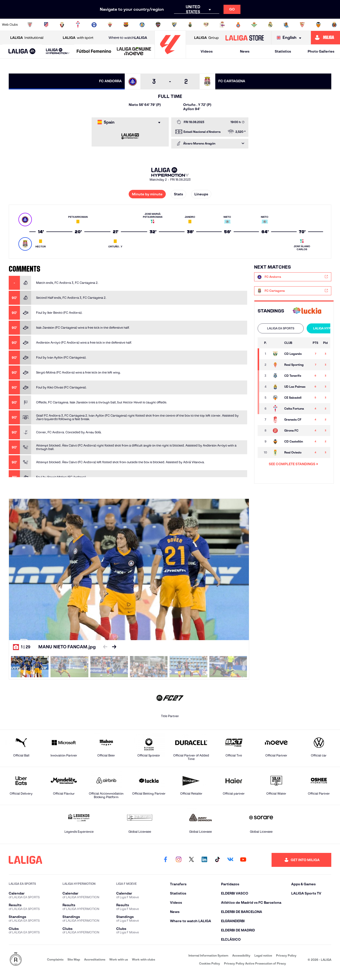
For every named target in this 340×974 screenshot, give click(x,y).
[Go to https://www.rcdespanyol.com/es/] (238, 24)
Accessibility (241, 955)
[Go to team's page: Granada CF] (276, 419)
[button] (22, 51)
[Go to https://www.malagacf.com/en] (174, 24)
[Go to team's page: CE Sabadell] (276, 397)
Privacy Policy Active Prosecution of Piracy (255, 963)
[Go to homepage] (170, 56)
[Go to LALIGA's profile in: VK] (230, 859)
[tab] (281, 328)
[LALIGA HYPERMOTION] (57, 51)
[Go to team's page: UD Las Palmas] (276, 386)
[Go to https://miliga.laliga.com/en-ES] (325, 37)
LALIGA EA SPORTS (280, 328)
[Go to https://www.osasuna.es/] (62, 24)
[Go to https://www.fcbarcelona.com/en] (126, 24)
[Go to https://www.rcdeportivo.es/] (222, 24)
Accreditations (94, 959)
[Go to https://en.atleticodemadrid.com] (46, 24)
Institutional (26, 38)
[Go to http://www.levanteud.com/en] (158, 24)
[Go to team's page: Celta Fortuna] (276, 408)
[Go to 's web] (307, 311)
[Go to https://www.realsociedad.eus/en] (286, 24)
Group (206, 38)
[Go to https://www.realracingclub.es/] (190, 24)
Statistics (283, 51)
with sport (78, 38)
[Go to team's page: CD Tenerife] (276, 375)
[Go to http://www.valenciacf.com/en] (318, 24)
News (244, 51)
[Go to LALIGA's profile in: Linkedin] (204, 859)
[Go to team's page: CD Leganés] (276, 354)
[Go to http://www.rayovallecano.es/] (206, 24)
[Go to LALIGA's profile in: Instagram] (178, 859)
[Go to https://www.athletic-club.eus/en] (30, 24)
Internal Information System (208, 955)
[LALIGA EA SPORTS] (22, 51)
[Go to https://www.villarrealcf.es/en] (334, 24)
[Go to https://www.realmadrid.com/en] (270, 24)
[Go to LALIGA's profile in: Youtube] (243, 859)
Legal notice (263, 955)
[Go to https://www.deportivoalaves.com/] (94, 24)
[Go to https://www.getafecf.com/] (142, 24)
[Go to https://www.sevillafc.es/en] (302, 24)
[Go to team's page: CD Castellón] (276, 441)
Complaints (55, 959)
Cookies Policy (209, 963)
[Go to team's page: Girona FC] (276, 430)
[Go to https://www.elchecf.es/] (110, 24)
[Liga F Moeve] (94, 51)
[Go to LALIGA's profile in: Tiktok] (217, 859)
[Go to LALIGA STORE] (245, 37)
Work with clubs (143, 959)
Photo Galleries (321, 51)
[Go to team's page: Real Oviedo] (276, 452)
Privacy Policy (286, 955)
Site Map (73, 959)
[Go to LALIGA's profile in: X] (191, 859)
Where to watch (128, 38)
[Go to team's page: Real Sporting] (276, 365)
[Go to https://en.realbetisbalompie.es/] (254, 24)
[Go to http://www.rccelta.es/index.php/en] (78, 24)
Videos (207, 51)
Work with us (118, 959)
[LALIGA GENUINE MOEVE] (134, 51)
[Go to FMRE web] (16, 959)
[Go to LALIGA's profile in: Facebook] (165, 859)
